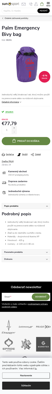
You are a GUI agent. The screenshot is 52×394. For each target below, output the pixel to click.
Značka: (8, 161)
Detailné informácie (10, 102)
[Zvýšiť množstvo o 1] (14, 128)
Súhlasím (26, 385)
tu (36, 368)
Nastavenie (26, 375)
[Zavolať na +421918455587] (31, 4)
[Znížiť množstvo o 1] (14, 132)
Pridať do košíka (28, 141)
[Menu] (48, 4)
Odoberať (41, 296)
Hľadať (44, 10)
